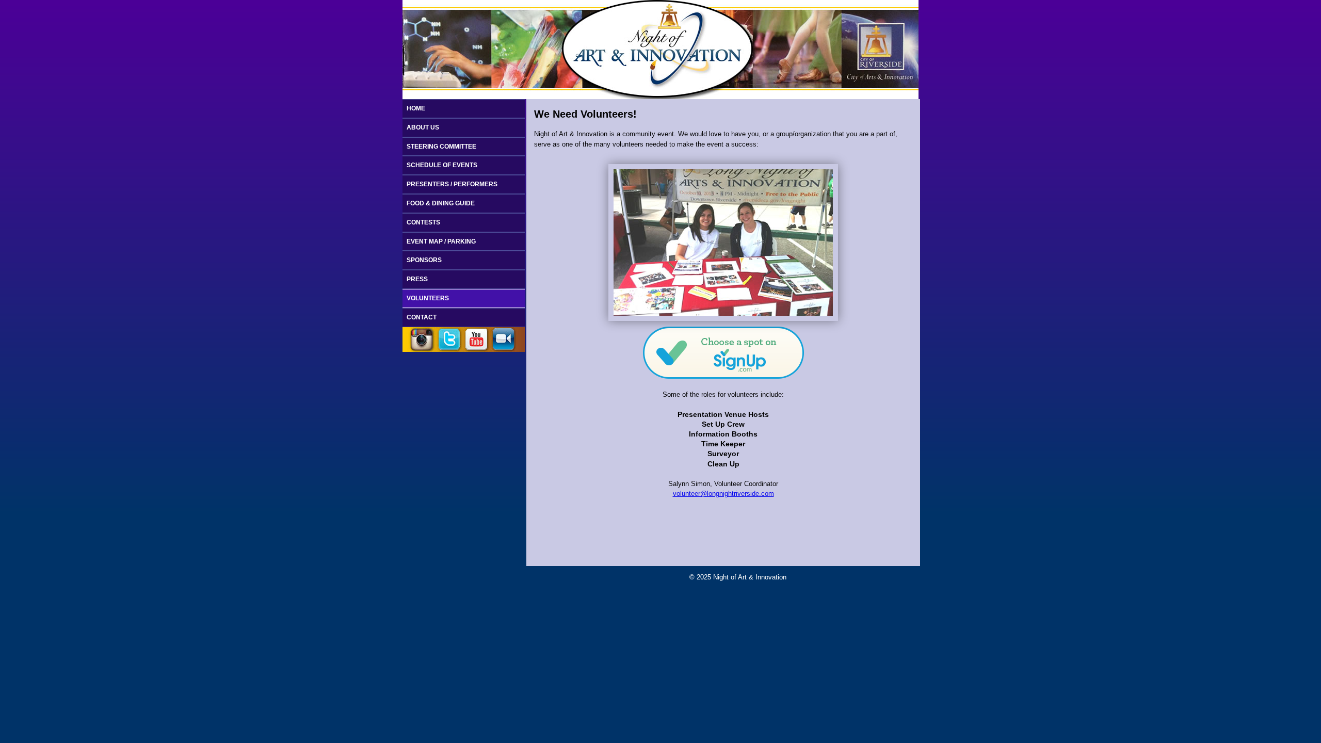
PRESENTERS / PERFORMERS (452, 184)
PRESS (417, 279)
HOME (416, 108)
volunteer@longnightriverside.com (723, 493)
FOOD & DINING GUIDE (441, 203)
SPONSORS (424, 260)
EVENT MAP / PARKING (441, 241)
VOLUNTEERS (428, 298)
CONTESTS (423, 222)
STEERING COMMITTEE (441, 146)
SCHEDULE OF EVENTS (442, 165)
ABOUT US (423, 127)
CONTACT (422, 317)
